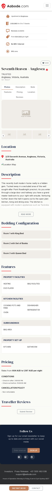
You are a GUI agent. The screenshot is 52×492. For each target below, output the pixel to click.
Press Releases (21, 471)
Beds (33, 87)
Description (20, 87)
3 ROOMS (13, 23)
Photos (7, 87)
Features (7, 92)
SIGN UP (33, 450)
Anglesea (24, 16)
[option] (9, 134)
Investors (8, 471)
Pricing (19, 92)
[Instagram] (26, 457)
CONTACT (36, 488)
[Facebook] (19, 457)
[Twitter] (32, 457)
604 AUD (18, 37)
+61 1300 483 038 (38, 471)
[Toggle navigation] (47, 5)
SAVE (47, 63)
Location (31, 92)
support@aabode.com (26, 474)
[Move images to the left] (3, 135)
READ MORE (26, 214)
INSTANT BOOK (19, 488)
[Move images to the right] (49, 135)
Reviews (14, 31)
